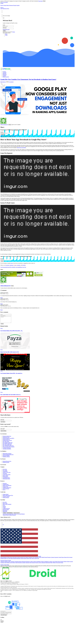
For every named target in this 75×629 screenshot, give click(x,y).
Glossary (5, 486)
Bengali (45, 557)
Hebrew (13, 562)
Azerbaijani (16, 561)
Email (4, 24)
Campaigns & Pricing (7, 447)
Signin (4, 30)
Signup (13, 31)
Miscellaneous (3, 81)
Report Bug (5, 510)
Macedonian (48, 562)
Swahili (18, 557)
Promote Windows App (8, 438)
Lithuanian (43, 562)
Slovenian (15, 557)
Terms (6, 35)
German (4, 5)
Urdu (33, 557)
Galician (71, 561)
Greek (5, 562)
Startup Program (6, 497)
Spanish (18, 5)
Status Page (5, 511)
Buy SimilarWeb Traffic (8, 445)
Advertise (4, 72)
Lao (7, 558)
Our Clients (5, 470)
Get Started (3, 421)
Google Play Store (10, 267)
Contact (4, 507)
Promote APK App (7, 440)
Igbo (68, 557)
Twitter (15, 265)
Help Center (5, 503)
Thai (24, 557)
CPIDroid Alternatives (7, 487)
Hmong (65, 557)
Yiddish (42, 557)
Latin (9, 558)
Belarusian (24, 561)
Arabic (9, 561)
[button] (4, 2)
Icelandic (23, 562)
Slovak (11, 557)
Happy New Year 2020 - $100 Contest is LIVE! (9, 351)
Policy (6, 33)
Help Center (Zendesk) (7, 504)
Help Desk (8, 513)
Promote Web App (6, 439)
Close (44, 1)
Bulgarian (28, 561)
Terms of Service (6, 488)
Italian (8, 5)
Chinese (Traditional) (45, 561)
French (1, 5)
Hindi (17, 562)
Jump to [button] (1, 7)
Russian (14, 5)
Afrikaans (2, 561)
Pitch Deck (5, 469)
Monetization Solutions (7, 453)
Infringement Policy (6, 478)
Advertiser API (7, 448)
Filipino (65, 561)
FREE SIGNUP (6, 76)
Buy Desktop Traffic (7, 442)
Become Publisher (6, 455)
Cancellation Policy (6, 477)
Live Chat (5, 502)
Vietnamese (36, 557)
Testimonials (5, 471)
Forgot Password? (6, 29)
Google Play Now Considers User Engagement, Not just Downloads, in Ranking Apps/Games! (28, 79)
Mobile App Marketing (7, 485)
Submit (2, 323)
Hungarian (20, 562)
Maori (12, 558)
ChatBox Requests (6, 508)
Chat (1, 8)
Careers (6, 474)
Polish (1, 557)
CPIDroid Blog (5, 484)
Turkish (26, 557)
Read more (40, 1)
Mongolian (18, 558)
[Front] (28, 578)
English (1, 3)
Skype (8, 8)
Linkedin (18, 265)
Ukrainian (30, 557)
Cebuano (52, 557)
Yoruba (35, 558)
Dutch (59, 561)
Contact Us (19, 513)
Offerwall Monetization (8, 454)
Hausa (63, 557)
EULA (4, 489)
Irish (31, 562)
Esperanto (56, 557)
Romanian (5, 557)
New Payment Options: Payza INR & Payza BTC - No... (11, 330)
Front (12, 263)
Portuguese (11, 5)
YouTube (24, 265)
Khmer (5, 558)
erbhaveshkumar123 (5, 285)
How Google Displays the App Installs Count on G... (10, 394)
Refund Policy (5, 476)
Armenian (12, 561)
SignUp (2, 261)
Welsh (40, 557)
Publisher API (6, 456)
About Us (6, 472)
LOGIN (4, 75)
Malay (51, 562)
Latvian (39, 562)
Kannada (2, 558)
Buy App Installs (17, 267)
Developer (5, 483)
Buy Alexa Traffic (7, 444)
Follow (10, 124)
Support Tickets (6, 514)
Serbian (8, 557)
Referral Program (7, 461)
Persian (61, 562)
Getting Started (5, 494)
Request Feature (6, 509)
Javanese (70, 557)
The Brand (5, 473)
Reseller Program (6, 462)
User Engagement (3, 267)
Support (4, 506)
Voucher (6, 496)
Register (2, 132)
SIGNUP (2, 134)
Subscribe (2, 419)
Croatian (50, 561)
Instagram (11, 265)
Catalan (31, 561)
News (1, 328)
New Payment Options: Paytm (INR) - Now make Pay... (11, 373)
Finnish (68, 561)
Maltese (54, 562)
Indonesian (28, 562)
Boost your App (23, 267)
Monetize (4, 73)
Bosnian (49, 557)
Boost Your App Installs (21, 147)
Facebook (7, 265)
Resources (5, 74)
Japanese (33, 562)
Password (4, 27)
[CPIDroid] (5, 69)
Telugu (32, 558)
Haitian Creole (9, 562)
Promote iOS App (6, 437)
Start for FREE (3, 430)
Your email (2, 428)
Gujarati (59, 557)
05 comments (11, 81)
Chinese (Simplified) (37, 561)
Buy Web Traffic (6, 441)
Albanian (6, 561)
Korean (36, 562)
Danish (56, 561)
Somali (27, 558)
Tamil (30, 558)
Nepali (22, 558)
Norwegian (58, 562)
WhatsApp (4, 8)
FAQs (4, 505)
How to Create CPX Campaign (8, 446)
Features (4, 71)
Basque (20, 561)
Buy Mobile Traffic (7, 443)
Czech (53, 561)
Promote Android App (7, 436)
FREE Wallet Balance (8, 495)
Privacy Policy (5, 475)
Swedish (21, 557)
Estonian (61, 561)
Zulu (38, 558)
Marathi (14, 558)
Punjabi (24, 558)
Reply (1, 297)
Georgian (2, 562)
